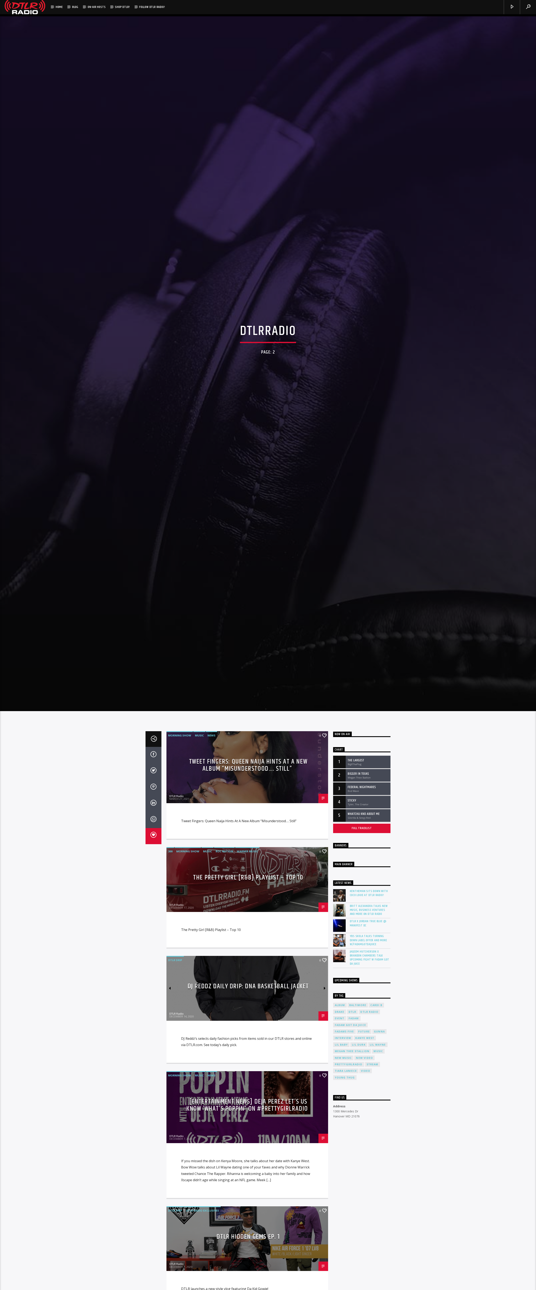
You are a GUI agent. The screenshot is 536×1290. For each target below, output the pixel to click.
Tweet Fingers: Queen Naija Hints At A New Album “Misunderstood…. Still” (248, 774)
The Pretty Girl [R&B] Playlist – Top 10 (248, 886)
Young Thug (345, 1086)
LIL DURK (359, 1053)
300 (170, 860)
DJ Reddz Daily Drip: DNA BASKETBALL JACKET (248, 995)
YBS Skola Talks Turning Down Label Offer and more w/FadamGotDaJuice (368, 949)
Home (59, 7)
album (340, 1014)
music (378, 1060)
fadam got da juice (350, 1034)
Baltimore (357, 1014)
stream (372, 1073)
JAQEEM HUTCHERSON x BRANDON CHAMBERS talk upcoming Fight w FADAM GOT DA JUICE (369, 967)
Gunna (379, 1040)
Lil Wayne (378, 1053)
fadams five (344, 1040)
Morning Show (179, 744)
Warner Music (247, 860)
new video (364, 1067)
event (339, 1027)
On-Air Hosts (97, 7)
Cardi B (376, 1014)
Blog (75, 7)
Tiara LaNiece (346, 1080)
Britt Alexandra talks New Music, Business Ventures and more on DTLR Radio (369, 919)
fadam (354, 1027)
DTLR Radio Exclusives (202, 1219)
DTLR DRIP (175, 969)
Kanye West (364, 1047)
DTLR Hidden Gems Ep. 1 (248, 1245)
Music (199, 744)
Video (365, 1080)
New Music (343, 1067)
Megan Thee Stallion (352, 1060)
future (364, 1040)
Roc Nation (224, 860)
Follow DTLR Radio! (152, 7)
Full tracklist (362, 837)
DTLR (352, 1021)
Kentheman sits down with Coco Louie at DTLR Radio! (369, 902)
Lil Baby (341, 1053)
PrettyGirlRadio (348, 1073)
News (211, 744)
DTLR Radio (176, 805)
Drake (339, 1021)
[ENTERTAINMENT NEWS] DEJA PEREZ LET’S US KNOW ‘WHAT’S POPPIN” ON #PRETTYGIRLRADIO (247, 1114)
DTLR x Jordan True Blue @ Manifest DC (368, 932)
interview (343, 1047)
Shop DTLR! (122, 7)
